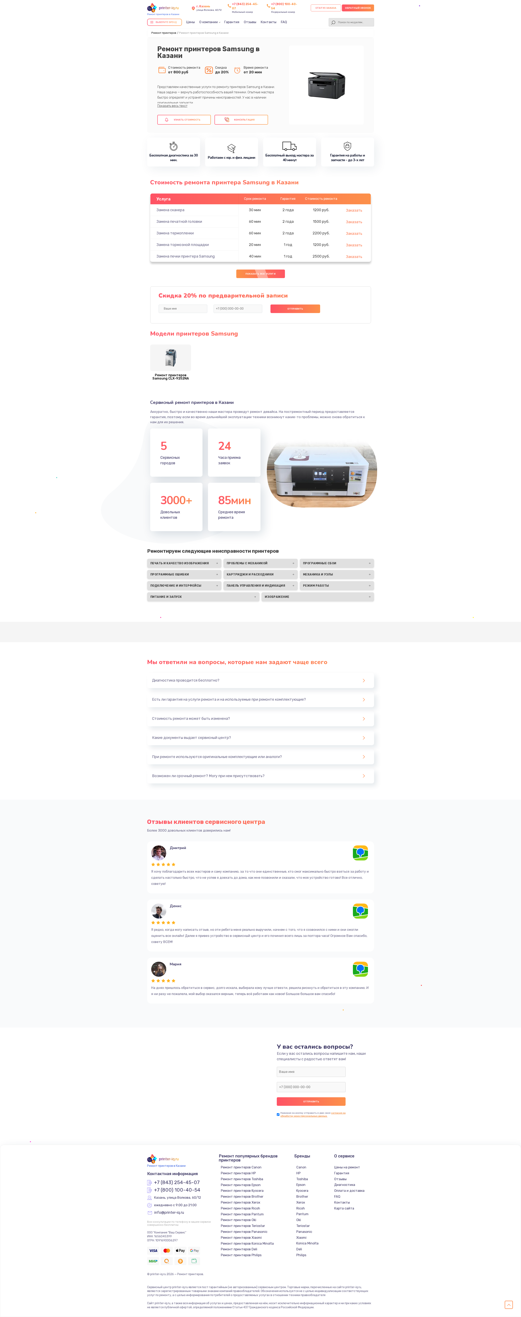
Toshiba (302, 1179)
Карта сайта (344, 1208)
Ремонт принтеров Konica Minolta (247, 1243)
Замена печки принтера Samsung (186, 256)
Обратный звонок (358, 8)
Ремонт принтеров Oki (238, 1220)
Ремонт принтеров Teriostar (243, 1226)
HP (298, 1173)
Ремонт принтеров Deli (239, 1249)
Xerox (300, 1202)
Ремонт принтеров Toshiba (242, 1179)
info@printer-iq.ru (169, 1213)
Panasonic (304, 1232)
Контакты (268, 22)
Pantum (302, 1214)
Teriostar (303, 1226)
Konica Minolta (307, 1243)
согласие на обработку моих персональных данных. (313, 1114)
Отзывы (250, 22)
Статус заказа (325, 8)
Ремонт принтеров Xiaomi (241, 1238)
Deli (299, 1249)
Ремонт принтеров (163, 32)
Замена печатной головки (179, 221)
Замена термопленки (175, 233)
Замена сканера (170, 210)
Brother (302, 1196)
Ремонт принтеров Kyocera (242, 1191)
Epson (300, 1185)
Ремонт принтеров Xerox (240, 1202)
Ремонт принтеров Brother (242, 1196)
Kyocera (302, 1191)
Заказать (354, 210)
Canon (301, 1167)
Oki (298, 1220)
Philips (301, 1255)
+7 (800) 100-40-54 (177, 1190)
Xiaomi (301, 1238)
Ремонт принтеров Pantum (242, 1214)
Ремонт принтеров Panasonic (244, 1232)
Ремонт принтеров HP (238, 1173)
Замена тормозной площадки (183, 245)
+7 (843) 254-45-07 (177, 1183)
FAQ (284, 22)
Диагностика (344, 1185)
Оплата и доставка (349, 1191)
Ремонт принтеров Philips (241, 1255)
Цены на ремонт (347, 1167)
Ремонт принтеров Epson (241, 1185)
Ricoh (300, 1208)
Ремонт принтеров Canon (241, 1167)
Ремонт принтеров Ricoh (240, 1208)
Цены (190, 22)
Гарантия (231, 22)
